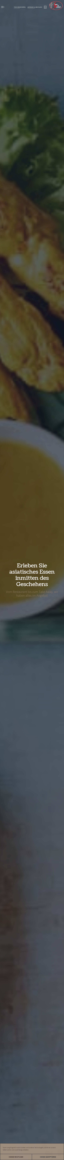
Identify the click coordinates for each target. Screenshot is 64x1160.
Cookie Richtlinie (16, 1157)
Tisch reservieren (20, 7)
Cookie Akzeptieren (48, 1157)
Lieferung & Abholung (35, 7)
